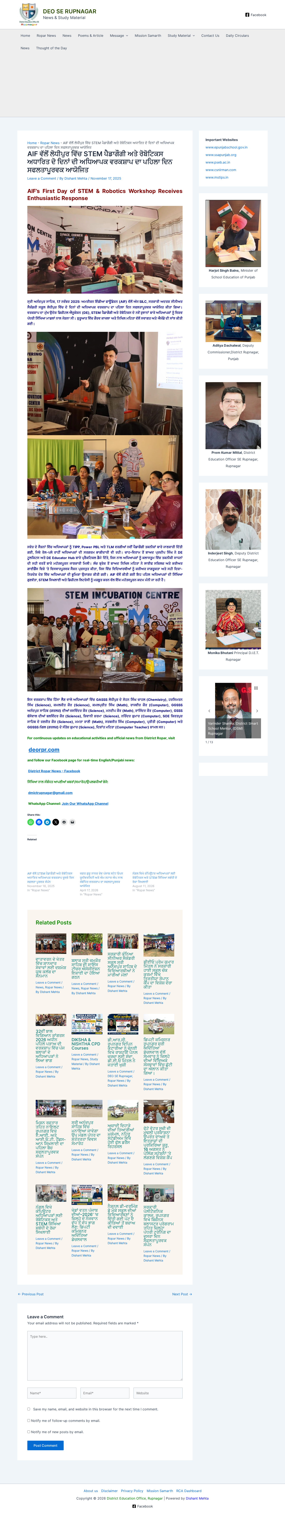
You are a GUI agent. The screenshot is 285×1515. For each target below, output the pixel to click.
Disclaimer (109, 1491)
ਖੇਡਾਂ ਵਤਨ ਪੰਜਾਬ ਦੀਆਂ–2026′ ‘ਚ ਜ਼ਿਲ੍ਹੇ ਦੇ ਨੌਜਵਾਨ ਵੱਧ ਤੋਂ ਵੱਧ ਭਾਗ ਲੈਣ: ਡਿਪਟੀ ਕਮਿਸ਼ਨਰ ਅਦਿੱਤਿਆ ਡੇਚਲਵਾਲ (85, 1225)
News (67, 35)
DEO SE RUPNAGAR (69, 11)
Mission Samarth (148, 35)
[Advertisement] (142, 85)
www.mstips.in (217, 177)
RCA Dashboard (189, 1491)
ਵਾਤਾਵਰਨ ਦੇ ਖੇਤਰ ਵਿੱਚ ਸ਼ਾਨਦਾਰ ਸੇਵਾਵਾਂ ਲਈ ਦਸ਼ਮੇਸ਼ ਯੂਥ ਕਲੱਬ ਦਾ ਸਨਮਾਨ (51, 968)
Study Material (179, 35)
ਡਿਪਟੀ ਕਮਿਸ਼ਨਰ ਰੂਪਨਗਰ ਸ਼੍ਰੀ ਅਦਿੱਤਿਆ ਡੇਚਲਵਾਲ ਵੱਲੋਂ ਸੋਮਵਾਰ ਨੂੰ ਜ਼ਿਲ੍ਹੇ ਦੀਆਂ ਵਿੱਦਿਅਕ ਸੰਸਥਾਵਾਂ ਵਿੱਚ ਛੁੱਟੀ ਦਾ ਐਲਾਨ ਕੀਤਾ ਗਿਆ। (158, 1056)
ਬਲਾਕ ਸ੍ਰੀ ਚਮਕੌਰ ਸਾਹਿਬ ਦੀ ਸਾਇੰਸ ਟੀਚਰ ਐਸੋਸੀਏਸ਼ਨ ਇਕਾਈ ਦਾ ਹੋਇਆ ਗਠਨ (86, 969)
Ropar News (46, 35)
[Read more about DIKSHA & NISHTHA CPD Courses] (87, 1024)
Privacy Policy (132, 1491)
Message (117, 35)
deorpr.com (44, 749)
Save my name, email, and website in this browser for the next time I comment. (95, 1409)
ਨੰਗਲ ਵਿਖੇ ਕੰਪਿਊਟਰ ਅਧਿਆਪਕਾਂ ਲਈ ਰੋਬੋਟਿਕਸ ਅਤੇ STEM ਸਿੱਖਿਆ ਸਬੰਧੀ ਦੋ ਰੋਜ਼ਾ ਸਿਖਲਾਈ (154, 878)
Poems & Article (90, 35)
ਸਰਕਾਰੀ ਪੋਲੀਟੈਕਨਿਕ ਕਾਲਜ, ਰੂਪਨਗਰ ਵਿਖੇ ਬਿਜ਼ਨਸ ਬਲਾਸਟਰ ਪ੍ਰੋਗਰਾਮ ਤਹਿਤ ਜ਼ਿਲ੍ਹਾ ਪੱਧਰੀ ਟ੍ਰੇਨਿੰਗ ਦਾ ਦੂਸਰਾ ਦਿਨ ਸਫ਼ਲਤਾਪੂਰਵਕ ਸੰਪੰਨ (159, 1226)
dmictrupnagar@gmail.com (50, 793)
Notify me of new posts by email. (57, 1432)
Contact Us (210, 35)
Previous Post (31, 1294)
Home (25, 35)
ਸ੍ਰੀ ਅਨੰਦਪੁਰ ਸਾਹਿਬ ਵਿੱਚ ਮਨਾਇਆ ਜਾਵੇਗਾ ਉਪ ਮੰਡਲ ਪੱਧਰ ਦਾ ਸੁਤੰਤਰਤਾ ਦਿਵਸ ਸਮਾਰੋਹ (86, 1133)
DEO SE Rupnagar (120, 1076)
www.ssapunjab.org (221, 155)
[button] (126, 35)
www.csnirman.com (221, 170)
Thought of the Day (51, 48)
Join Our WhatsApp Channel (85, 803)
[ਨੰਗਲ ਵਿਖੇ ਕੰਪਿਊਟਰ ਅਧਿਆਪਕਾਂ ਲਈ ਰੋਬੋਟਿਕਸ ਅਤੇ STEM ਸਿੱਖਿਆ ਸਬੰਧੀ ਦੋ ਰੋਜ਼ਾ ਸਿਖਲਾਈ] (156, 857)
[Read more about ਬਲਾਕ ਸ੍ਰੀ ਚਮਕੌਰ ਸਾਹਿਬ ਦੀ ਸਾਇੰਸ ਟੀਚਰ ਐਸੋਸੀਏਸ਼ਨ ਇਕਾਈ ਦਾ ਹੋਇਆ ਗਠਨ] (87, 944)
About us (91, 1491)
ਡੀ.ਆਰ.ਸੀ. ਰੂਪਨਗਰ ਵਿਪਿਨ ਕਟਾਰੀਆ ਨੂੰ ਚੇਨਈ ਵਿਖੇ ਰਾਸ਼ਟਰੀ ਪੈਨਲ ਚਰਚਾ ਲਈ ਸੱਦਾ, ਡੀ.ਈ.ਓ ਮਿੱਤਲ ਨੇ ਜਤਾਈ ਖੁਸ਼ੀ (123, 1052)
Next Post (182, 1294)
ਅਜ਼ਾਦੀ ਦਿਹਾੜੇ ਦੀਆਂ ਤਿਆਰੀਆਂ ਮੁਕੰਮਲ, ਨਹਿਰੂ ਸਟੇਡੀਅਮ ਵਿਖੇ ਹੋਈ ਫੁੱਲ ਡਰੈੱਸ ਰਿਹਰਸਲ (121, 1136)
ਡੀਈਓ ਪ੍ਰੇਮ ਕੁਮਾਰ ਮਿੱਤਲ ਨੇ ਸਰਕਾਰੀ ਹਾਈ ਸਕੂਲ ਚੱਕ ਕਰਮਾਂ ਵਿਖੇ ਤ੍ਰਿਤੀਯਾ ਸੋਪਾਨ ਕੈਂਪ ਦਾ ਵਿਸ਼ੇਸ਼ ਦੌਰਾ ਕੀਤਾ (159, 975)
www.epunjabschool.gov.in (226, 147)
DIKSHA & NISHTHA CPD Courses (86, 1044)
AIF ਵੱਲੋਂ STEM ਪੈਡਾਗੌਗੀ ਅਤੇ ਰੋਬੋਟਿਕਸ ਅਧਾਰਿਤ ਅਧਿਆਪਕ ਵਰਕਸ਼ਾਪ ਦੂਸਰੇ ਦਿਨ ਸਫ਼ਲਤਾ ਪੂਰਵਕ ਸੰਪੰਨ (50, 878)
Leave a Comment (41, 178)
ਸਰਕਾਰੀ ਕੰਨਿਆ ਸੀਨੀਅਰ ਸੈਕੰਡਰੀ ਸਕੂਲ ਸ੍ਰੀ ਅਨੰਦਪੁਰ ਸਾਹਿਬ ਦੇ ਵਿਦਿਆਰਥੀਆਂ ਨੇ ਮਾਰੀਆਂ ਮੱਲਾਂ (122, 964)
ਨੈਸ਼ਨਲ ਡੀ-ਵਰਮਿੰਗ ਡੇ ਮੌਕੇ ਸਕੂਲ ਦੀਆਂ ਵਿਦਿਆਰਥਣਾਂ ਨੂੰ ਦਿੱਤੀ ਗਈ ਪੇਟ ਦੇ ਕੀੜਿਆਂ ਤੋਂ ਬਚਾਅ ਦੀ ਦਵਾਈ (123, 1217)
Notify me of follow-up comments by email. (65, 1421)
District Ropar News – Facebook (54, 771)
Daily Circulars (237, 35)
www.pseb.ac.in (218, 162)
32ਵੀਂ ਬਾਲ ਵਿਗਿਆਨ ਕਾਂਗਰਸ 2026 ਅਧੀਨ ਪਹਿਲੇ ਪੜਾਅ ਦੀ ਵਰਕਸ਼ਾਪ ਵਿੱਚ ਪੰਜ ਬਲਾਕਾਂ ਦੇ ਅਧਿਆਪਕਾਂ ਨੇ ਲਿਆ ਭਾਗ (50, 1046)
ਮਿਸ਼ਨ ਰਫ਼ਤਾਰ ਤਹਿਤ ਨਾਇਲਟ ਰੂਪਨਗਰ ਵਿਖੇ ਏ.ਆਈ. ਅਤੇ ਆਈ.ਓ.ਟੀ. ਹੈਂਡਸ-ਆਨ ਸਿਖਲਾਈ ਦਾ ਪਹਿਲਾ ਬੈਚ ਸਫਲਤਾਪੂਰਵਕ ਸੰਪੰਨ (51, 1139)
